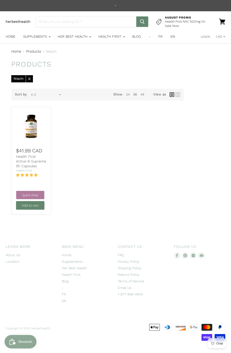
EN (173, 37)
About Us (13, 255)
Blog (136, 37)
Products (33, 51)
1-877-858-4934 (130, 294)
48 (142, 94)
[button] (27, 175)
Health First (110, 37)
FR (160, 37)
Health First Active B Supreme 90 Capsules (31, 161)
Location (12, 262)
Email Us (125, 288)
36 (135, 94)
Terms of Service (131, 281)
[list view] (178, 94)
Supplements (35, 37)
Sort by (21, 94)
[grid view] (172, 94)
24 (128, 94)
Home (10, 37)
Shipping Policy (129, 268)
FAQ (121, 255)
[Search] (142, 21)
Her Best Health (73, 37)
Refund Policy (128, 275)
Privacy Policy (128, 262)
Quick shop (30, 195)
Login (205, 36)
